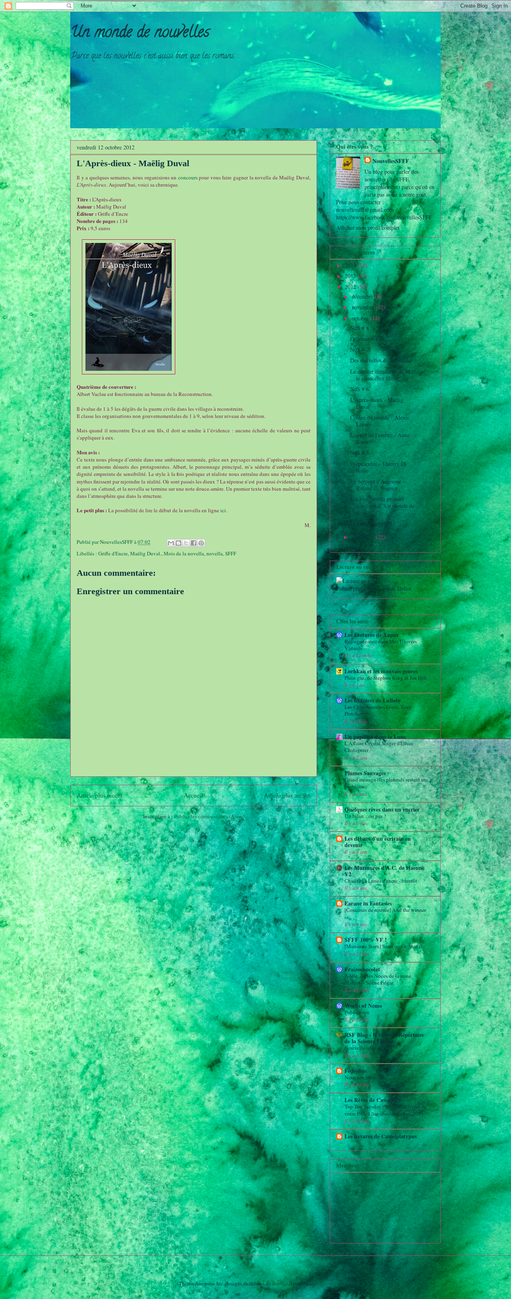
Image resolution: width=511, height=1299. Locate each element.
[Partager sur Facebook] (194, 543)
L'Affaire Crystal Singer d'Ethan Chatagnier (379, 747)
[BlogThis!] (178, 543)
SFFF (230, 553)
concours (188, 177)
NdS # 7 (359, 349)
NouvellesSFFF (390, 161)
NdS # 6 (359, 389)
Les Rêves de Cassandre (373, 1100)
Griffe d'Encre (113, 553)
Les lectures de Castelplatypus (381, 1136)
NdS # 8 (359, 328)
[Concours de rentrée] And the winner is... (385, 913)
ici (223, 510)
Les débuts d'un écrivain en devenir (378, 841)
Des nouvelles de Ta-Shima (381, 360)
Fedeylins (356, 1070)
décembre (363, 296)
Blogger (322, 1283)
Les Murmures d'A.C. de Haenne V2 (384, 870)
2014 (351, 265)
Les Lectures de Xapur (372, 635)
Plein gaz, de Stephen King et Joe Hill (386, 677)
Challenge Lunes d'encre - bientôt (381, 880)
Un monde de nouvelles (140, 33)
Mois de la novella (184, 553)
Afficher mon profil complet (368, 227)
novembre (364, 307)
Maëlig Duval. (145, 553)
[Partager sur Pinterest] (201, 543)
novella (214, 553)
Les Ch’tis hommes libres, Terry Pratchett (378, 710)
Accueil (193, 795)
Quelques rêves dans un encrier (382, 809)
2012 (351, 286)
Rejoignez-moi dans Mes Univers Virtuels (381, 645)
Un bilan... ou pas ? (365, 816)
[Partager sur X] (186, 543)
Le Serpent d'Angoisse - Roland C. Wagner (377, 484)
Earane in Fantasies (368, 903)
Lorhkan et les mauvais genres (381, 671)
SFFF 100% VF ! (366, 939)
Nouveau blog (360, 1077)
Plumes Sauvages (365, 773)
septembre (364, 537)
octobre (361, 318)
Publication (357, 1012)
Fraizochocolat (362, 969)
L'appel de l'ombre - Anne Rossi (380, 438)
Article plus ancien (287, 795)
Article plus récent (99, 795)
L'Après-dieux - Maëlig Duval (376, 403)
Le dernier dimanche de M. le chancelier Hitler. (381, 375)
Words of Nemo (363, 1005)
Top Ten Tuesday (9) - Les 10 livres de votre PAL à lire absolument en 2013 (385, 1110)
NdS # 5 (359, 452)
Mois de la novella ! (372, 523)
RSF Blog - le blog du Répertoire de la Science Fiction (384, 1037)
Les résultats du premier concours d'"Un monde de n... (382, 505)
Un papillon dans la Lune (375, 736)
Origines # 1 (364, 338)
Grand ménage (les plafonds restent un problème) (386, 783)
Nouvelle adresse (363, 1047)
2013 (351, 276)
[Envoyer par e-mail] (171, 543)
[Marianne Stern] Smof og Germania (383, 946)
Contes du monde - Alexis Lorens (379, 421)
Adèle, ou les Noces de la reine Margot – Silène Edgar (378, 979)
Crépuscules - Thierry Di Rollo (378, 467)
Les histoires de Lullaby (373, 700)
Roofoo (280, 1283)
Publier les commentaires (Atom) (209, 816)
